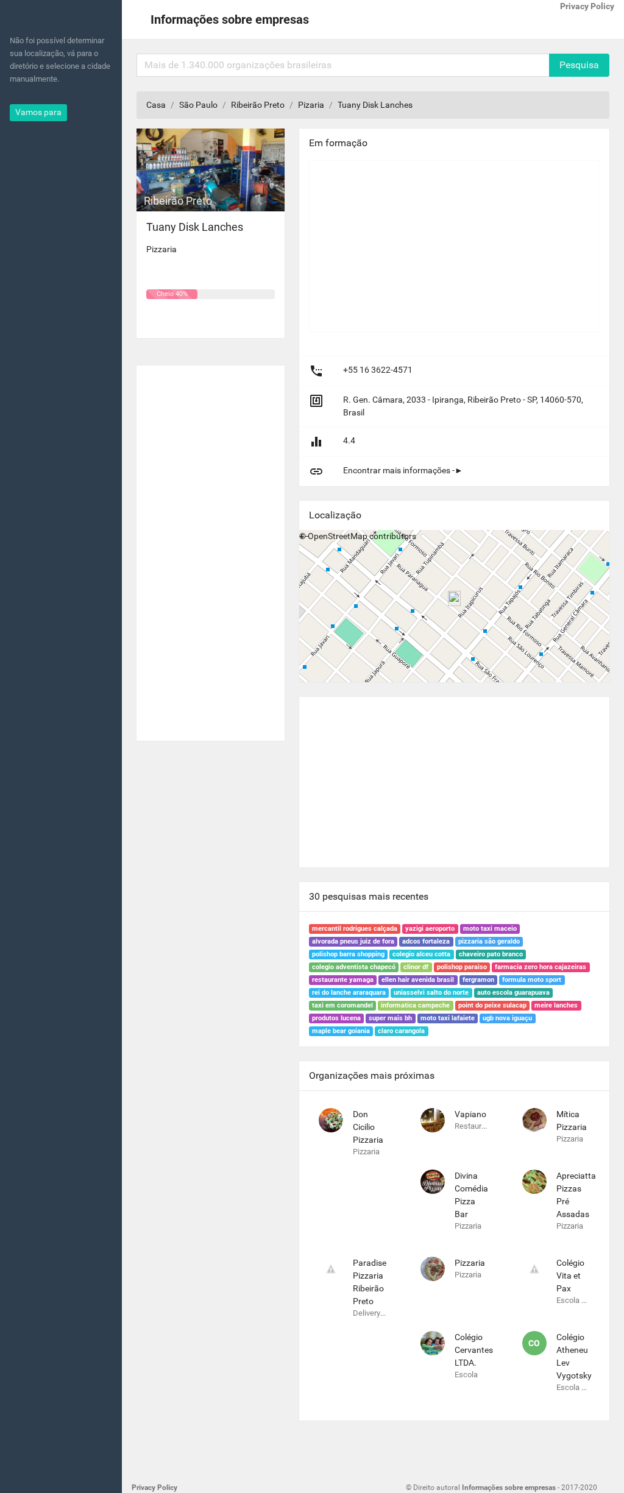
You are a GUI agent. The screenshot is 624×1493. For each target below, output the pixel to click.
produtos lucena (336, 1018)
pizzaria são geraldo (489, 941)
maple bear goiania (341, 1031)
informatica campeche (415, 1005)
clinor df (415, 967)
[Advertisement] (210, 548)
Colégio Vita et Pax (570, 1275)
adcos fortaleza (426, 941)
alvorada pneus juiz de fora (353, 941)
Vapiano (470, 1114)
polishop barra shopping (348, 954)
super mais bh (390, 1018)
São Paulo (198, 105)
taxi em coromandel (342, 1005)
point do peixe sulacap (492, 1005)
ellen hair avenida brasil (417, 980)
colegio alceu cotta (421, 954)
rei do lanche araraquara (349, 993)
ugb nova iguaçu (507, 1018)
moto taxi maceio (490, 929)
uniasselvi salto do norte (431, 993)
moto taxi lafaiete (447, 1018)
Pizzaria (470, 1263)
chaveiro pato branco (491, 954)
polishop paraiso (462, 967)
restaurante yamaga (343, 980)
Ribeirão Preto (258, 105)
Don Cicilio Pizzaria (368, 1127)
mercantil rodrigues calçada (354, 929)
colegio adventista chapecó (353, 967)
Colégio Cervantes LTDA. (474, 1350)
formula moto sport (531, 980)
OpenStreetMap (337, 536)
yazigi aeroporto (430, 929)
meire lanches (556, 1005)
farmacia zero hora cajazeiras (540, 967)
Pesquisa (579, 65)
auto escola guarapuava (513, 993)
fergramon (478, 980)
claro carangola (401, 1031)
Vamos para (38, 112)
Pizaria (311, 105)
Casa (156, 105)
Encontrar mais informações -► (403, 470)
